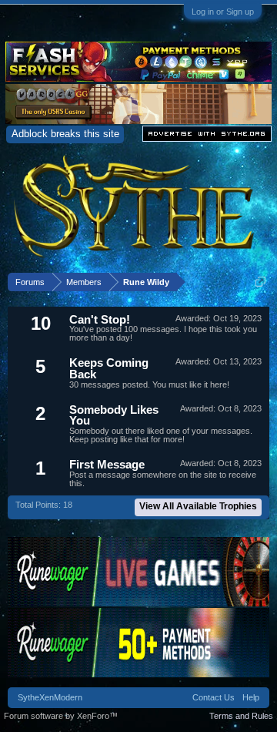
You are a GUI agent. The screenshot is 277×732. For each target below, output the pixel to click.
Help (250, 697)
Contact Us (213, 697)
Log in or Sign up (223, 11)
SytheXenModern (50, 697)
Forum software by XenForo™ (61, 715)
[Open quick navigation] (260, 282)
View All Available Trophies (198, 506)
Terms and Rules (241, 715)
